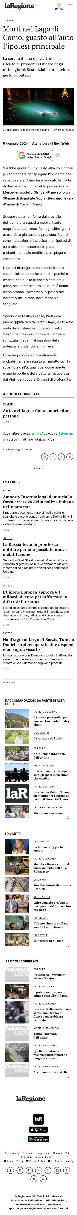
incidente (8, 449)
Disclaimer (29, 1153)
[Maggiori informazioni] (57, 155)
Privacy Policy (14, 1161)
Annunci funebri (44, 1157)
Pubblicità (27, 1157)
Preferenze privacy (61, 1161)
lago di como (24, 449)
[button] (10, 1170)
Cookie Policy (37, 1161)
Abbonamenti (12, 1153)
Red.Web (61, 143)
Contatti (57, 1153)
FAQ (67, 1153)
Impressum (44, 1153)
